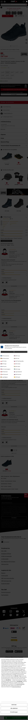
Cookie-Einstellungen (20, 684)
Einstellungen (14, 712)
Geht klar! (14, 704)
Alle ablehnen (14, 708)
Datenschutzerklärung (16, 686)
